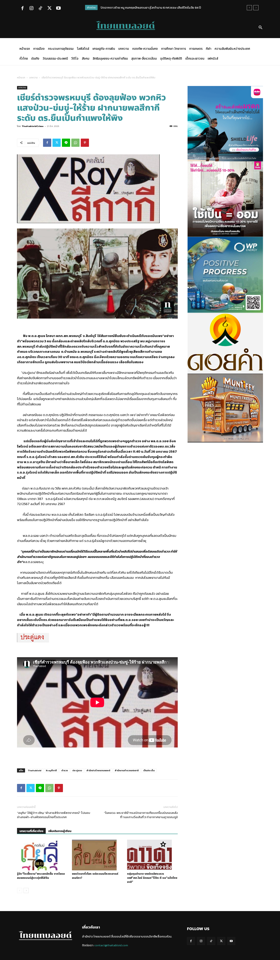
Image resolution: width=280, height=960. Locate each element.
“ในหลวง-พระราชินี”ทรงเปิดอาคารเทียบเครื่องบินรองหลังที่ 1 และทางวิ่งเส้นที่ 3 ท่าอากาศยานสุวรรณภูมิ (141, 815)
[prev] (249, 7)
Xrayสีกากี (51, 770)
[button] (260, 28)
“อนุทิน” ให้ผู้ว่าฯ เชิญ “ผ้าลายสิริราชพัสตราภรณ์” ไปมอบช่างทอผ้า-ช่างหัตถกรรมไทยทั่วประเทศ (53, 815)
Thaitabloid (34, 770)
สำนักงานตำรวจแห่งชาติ (127, 770)
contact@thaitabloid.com (111, 945)
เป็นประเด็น (149, 770)
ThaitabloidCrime (32, 126)
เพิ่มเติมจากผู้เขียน (59, 831)
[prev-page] (19, 890)
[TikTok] (40, 8)
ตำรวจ (64, 770)
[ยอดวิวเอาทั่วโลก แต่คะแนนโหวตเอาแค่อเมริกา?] (97, 855)
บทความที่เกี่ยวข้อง (31, 831)
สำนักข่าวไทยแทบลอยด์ (98, 770)
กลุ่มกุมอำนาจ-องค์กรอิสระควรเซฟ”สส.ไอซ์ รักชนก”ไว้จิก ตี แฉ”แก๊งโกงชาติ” (152, 878)
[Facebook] (22, 8)
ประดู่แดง (77, 770)
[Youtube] (58, 8)
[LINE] (66, 143)
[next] (255, 7)
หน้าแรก (21, 77)
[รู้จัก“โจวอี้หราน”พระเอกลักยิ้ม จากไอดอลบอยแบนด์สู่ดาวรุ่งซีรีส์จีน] (42, 855)
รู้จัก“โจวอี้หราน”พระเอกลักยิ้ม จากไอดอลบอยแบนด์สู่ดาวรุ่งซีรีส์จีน (41, 876)
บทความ (33, 77)
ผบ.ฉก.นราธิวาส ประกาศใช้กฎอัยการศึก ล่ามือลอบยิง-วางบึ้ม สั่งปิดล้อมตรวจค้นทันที (159, 7)
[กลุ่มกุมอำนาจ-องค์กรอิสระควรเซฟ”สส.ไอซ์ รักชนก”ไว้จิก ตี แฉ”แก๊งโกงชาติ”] (152, 855)
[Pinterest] (85, 143)
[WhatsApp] (75, 143)
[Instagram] (31, 8)
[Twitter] (49, 8)
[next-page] (26, 890)
